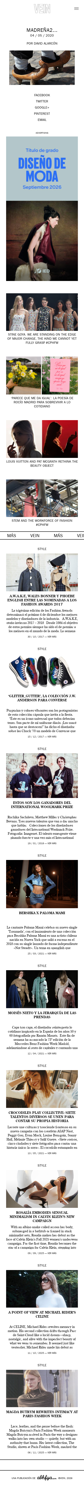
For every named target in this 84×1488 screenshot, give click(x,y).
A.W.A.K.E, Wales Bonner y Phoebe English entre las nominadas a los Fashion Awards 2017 (42, 600)
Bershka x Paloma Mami (42, 913)
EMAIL (42, 120)
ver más (52, 637)
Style (42, 549)
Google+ (7, 1485)
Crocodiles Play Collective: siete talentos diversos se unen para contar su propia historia (42, 1117)
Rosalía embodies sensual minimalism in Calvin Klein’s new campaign (42, 1217)
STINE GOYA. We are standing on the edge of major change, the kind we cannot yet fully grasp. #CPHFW (42, 339)
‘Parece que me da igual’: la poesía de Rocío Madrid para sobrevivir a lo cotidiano (42, 402)
